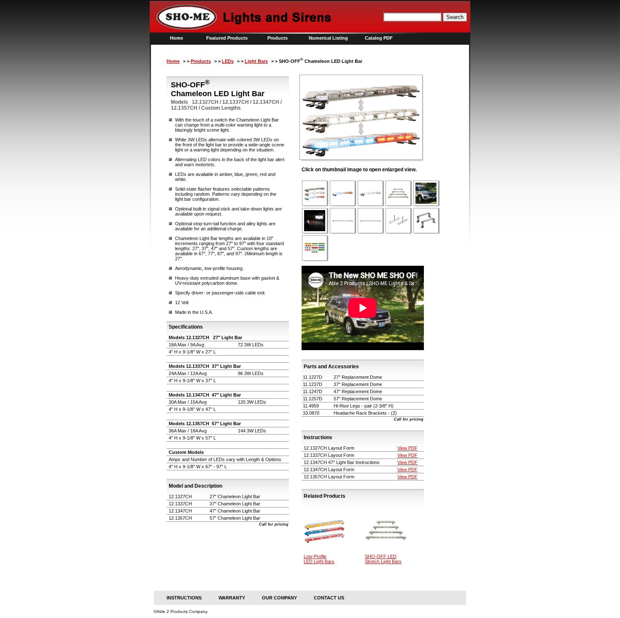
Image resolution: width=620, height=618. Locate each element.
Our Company (279, 597)
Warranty (231, 597)
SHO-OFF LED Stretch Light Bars (383, 559)
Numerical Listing (328, 37)
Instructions (184, 597)
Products (277, 37)
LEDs (228, 61)
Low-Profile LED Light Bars (319, 559)
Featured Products (227, 37)
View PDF (407, 448)
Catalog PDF (379, 37)
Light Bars (256, 61)
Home (176, 37)
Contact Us (329, 597)
